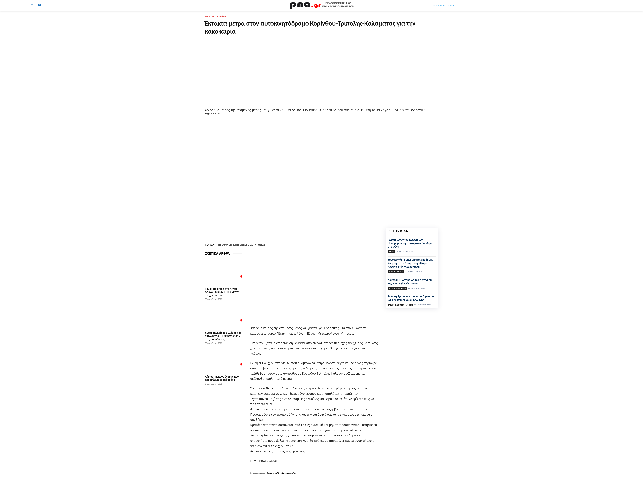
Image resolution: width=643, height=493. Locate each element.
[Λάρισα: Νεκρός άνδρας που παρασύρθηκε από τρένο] (223, 360)
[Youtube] (39, 5)
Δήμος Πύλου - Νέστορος (400, 305)
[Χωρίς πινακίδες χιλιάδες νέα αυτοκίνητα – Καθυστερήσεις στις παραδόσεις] (223, 316)
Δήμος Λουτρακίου (397, 288)
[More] (309, 233)
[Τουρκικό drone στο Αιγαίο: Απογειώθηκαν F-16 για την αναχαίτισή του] (223, 272)
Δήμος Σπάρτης (396, 271)
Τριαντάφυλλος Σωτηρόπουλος (281, 473)
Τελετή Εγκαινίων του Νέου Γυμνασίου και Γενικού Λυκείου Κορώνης (411, 298)
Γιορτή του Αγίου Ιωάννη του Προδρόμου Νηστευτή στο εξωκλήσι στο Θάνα (410, 243)
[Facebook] (32, 5)
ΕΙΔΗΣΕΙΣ (210, 16)
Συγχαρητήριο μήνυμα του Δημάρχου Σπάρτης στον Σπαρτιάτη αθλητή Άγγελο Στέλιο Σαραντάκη (410, 263)
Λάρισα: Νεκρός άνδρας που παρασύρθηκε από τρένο (222, 378)
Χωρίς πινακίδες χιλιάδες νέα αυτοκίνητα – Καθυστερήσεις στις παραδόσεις (223, 336)
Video (391, 251)
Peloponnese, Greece (444, 5)
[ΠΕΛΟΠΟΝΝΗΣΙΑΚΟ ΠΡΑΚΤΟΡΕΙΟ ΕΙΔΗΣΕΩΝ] (321, 5)
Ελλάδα (221, 16)
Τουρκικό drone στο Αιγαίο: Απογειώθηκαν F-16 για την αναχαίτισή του (222, 292)
